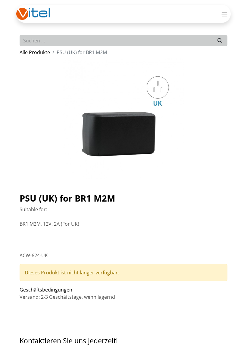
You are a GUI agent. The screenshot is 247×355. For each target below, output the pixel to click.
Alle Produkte (35, 52)
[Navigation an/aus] (224, 13)
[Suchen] (219, 40)
